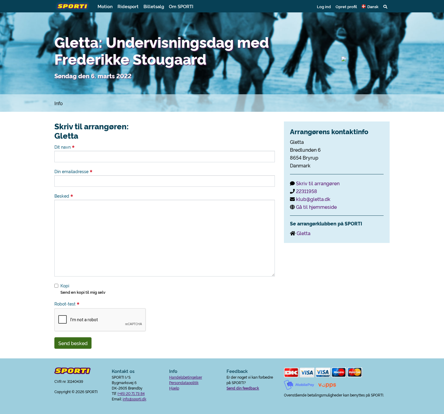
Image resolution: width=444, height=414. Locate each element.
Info (58, 103)
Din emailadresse (72, 171)
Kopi (64, 286)
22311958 (306, 191)
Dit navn (63, 147)
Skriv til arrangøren (317, 183)
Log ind (324, 6)
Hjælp (174, 387)
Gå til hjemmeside (316, 206)
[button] (370, 6)
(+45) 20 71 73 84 (131, 393)
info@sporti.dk (134, 398)
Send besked (73, 343)
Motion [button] (105, 6)
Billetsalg (153, 6)
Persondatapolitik (183, 382)
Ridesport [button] (128, 6)
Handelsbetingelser (185, 377)
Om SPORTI (181, 6)
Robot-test (65, 304)
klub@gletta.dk (313, 199)
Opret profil (346, 6)
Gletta (303, 233)
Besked (62, 196)
